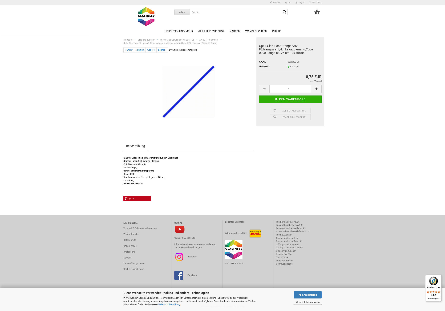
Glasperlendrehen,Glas (287, 238)
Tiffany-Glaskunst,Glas (287, 244)
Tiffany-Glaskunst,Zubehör (289, 247)
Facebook (192, 275)
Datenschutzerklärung (169, 304)
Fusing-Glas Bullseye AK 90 (289, 225)
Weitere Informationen (308, 302)
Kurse (276, 31)
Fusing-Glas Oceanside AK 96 (290, 228)
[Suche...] (284, 12)
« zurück (140, 50)
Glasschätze (282, 257)
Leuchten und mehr (179, 31)
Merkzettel (316, 2)
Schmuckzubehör (284, 263)
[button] (287, 2)
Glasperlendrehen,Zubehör (289, 241)
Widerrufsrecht (130, 234)
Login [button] (300, 2)
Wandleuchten (256, 31)
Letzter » (162, 50)
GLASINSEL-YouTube (184, 238)
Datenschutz (129, 240)
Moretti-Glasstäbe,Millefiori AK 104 (293, 231)
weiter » (151, 50)
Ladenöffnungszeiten (133, 263)
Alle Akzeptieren (308, 294)
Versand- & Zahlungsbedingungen (140, 228)
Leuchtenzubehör (284, 260)
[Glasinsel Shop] (146, 16)
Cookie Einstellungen (133, 269)
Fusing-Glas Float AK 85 (288, 222)
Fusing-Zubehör (284, 234)
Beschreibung (135, 146)
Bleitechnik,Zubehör (286, 251)
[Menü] (439, 277)
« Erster (128, 50)
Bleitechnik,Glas (284, 254)
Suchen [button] (276, 2)
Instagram (191, 256)
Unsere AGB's (130, 246)
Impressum (129, 251)
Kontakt (127, 257)
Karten (235, 31)
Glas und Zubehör (211, 31)
